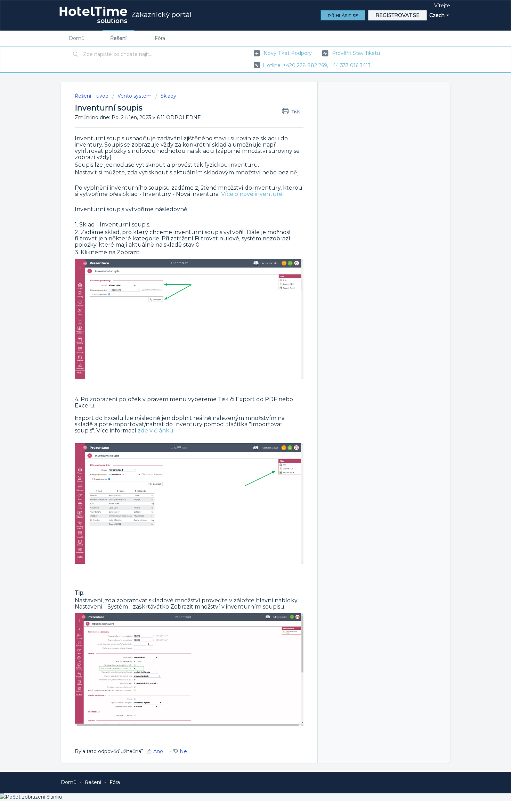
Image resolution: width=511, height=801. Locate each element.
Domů (76, 38)
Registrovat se (397, 15)
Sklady (168, 96)
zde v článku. (156, 430)
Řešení (118, 38)
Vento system (134, 96)
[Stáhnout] (242, 317)
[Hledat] (76, 54)
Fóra (160, 38)
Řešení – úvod (92, 96)
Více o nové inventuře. (252, 194)
